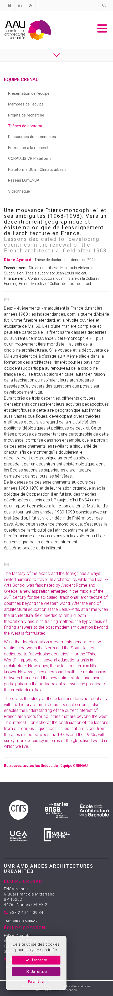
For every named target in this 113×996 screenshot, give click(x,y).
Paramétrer (36, 981)
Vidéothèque (19, 191)
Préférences (68, 990)
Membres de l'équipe (26, 104)
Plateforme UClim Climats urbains (37, 169)
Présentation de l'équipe (28, 93)
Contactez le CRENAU (22, 921)
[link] (34, 326)
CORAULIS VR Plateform (29, 158)
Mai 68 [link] (34, 326)
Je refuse (38, 971)
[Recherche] (104, 5)
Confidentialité (46, 990)
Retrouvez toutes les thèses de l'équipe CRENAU (46, 766)
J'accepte (38, 960)
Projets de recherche (26, 115)
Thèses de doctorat (25, 126)
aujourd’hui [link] (68, 499)
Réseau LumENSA (23, 180)
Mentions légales (78, 986)
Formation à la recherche (30, 147)
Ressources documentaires (32, 136)
